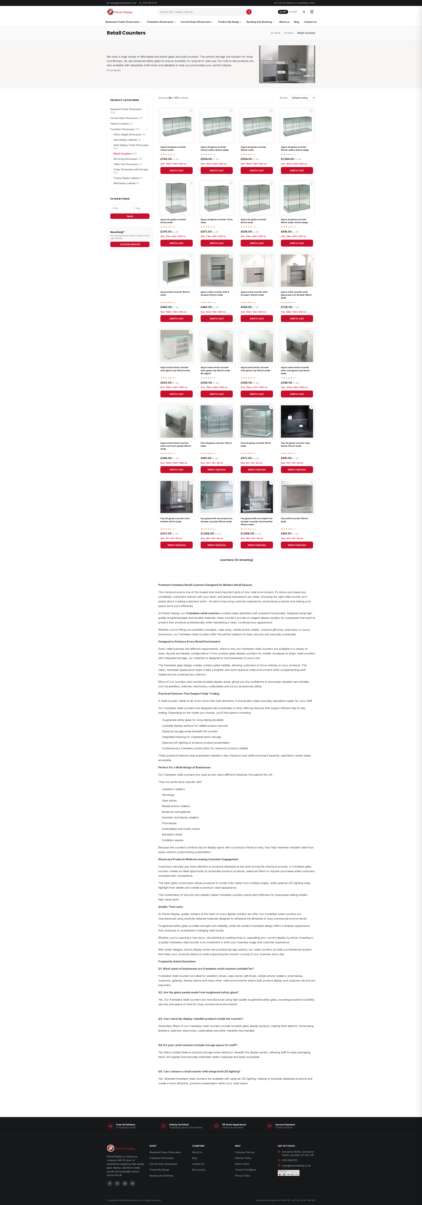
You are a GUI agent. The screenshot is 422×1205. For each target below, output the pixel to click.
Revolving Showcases (127, 158)
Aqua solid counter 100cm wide (175, 293)
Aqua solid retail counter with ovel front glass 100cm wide (175, 445)
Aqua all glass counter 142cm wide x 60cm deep (214, 148)
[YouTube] (133, 1183)
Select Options (217, 469)
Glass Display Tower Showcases (131, 147)
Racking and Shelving (259, 21)
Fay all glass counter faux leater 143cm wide (295, 444)
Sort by (284, 97)
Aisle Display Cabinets (127, 139)
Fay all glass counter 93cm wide (256, 444)
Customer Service (245, 1152)
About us (284, 21)
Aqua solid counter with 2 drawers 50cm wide (215, 293)
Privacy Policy (242, 1175)
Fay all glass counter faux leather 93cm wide (175, 520)
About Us (197, 1152)
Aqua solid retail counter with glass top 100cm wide (175, 369)
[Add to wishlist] (191, 111)
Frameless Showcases (160, 21)
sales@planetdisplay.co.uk (123, 3)
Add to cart (176, 170)
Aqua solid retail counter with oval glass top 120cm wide (295, 370)
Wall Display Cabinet (126, 183)
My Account (198, 1169)
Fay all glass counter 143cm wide (216, 444)
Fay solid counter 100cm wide (294, 520)
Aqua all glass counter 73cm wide (217, 221)
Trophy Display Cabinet (128, 178)
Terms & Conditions (245, 1169)
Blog (296, 21)
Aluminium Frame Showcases (122, 21)
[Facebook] (110, 1183)
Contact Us (198, 1164)
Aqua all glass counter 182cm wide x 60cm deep (295, 148)
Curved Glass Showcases (196, 21)
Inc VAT (293, 12)
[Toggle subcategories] (147, 111)
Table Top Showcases (127, 164)
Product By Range (228, 21)
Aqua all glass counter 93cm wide (253, 221)
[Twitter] (117, 1183)
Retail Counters (125, 153)
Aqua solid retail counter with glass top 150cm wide (255, 369)
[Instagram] (125, 1183)
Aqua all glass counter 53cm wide (173, 221)
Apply (130, 216)
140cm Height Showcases (129, 134)
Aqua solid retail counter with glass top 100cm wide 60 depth (215, 370)
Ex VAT (283, 12)
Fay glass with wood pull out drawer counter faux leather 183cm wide (257, 521)
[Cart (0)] (312, 12)
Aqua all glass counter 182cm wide (253, 148)
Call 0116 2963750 (130, 244)
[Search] (249, 11)
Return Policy (242, 1164)
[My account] (304, 12)
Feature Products (121, 123)
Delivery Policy (243, 1158)
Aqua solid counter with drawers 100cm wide (254, 293)
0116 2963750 (150, 3)
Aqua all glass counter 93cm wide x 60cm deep (294, 221)
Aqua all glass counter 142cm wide (173, 148)
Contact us (310, 21)
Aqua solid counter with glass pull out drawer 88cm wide (296, 294)
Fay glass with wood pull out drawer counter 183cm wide (216, 520)
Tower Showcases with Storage (130, 171)
